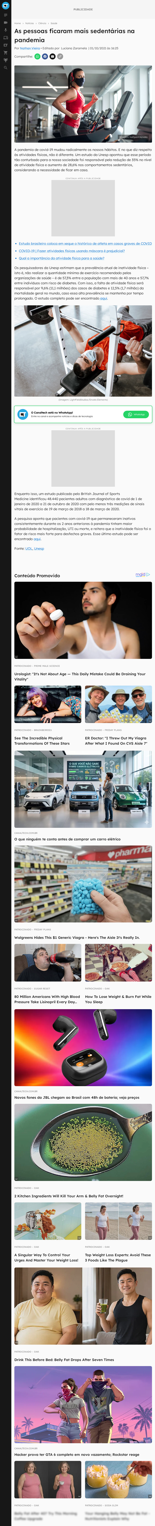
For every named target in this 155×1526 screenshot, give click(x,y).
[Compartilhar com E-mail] (53, 56)
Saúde (54, 23)
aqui (103, 298)
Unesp (39, 548)
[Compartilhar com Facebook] (45, 56)
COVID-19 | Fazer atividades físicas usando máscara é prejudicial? (72, 251)
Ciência (42, 23)
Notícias (29, 23)
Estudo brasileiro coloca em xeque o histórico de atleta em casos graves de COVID (85, 243)
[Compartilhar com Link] (60, 56)
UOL (28, 548)
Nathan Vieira (30, 48)
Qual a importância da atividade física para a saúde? (61, 258)
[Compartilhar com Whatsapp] (37, 56)
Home (17, 23)
